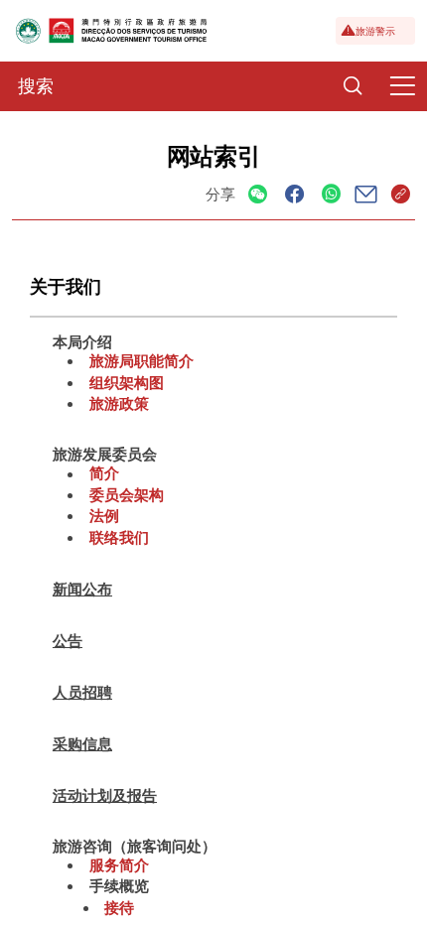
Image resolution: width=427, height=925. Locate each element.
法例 (104, 515)
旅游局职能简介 (141, 360)
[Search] (352, 86)
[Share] (257, 195)
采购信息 (82, 743)
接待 (119, 907)
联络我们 (119, 537)
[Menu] (402, 86)
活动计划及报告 (105, 795)
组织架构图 (126, 382)
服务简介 (119, 864)
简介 (104, 473)
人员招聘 (82, 692)
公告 (67, 640)
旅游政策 (119, 403)
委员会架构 (126, 494)
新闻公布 (82, 588)
